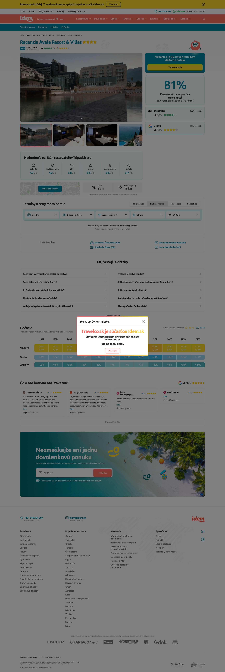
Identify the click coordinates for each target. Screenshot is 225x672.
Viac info (112, 351)
